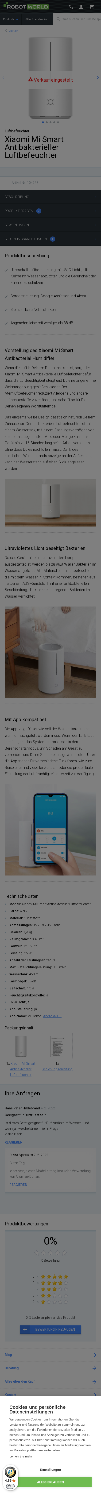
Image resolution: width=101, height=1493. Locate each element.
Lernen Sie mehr (20, 1456)
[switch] (10, 1486)
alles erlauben (50, 1482)
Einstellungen (50, 1469)
